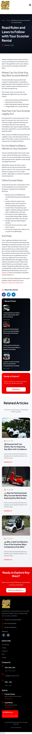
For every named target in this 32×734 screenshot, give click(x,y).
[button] (4, 295)
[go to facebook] (3, 635)
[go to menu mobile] (30, 5)
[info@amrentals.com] (3, 674)
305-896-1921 (10, 667)
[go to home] (5, 5)
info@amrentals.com (12, 676)
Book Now (2, 733)
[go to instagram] (8, 635)
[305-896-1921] (3, 666)
